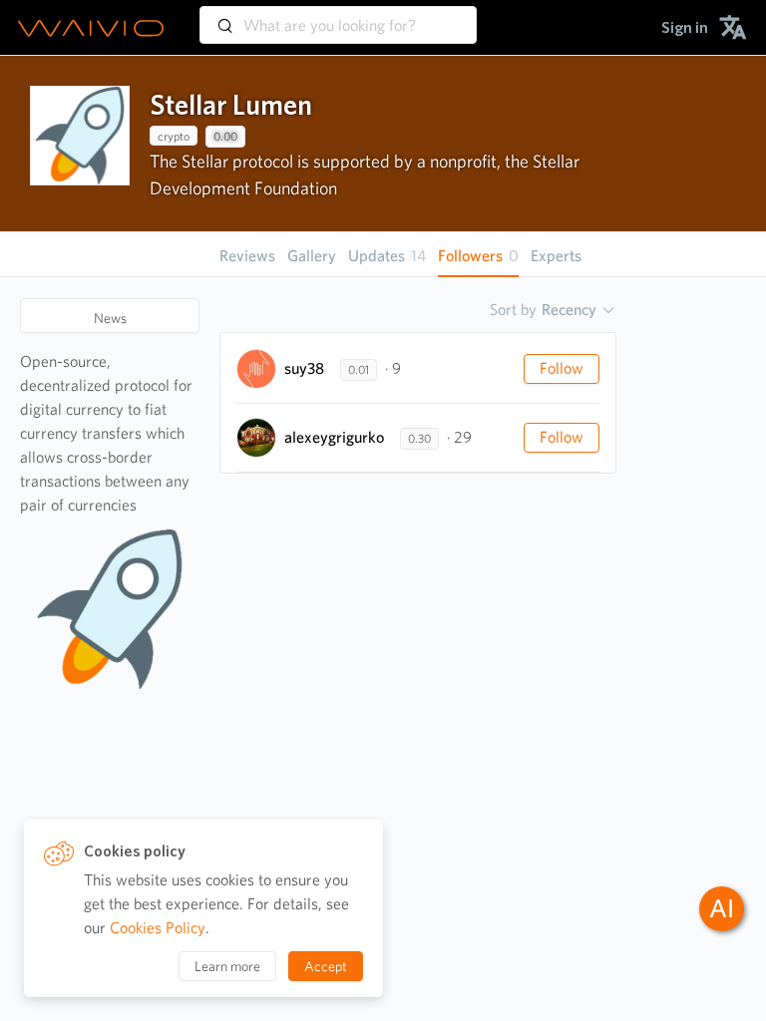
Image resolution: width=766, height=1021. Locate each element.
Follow (561, 368)
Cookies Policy (157, 927)
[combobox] (338, 16)
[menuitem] (684, 27)
